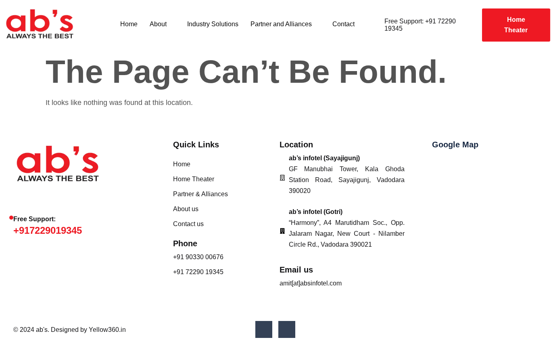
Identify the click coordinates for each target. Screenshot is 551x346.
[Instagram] (286, 329)
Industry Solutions (212, 24)
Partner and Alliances (281, 24)
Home (129, 24)
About (158, 24)
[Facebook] (263, 329)
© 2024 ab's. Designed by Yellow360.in (69, 329)
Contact (343, 24)
